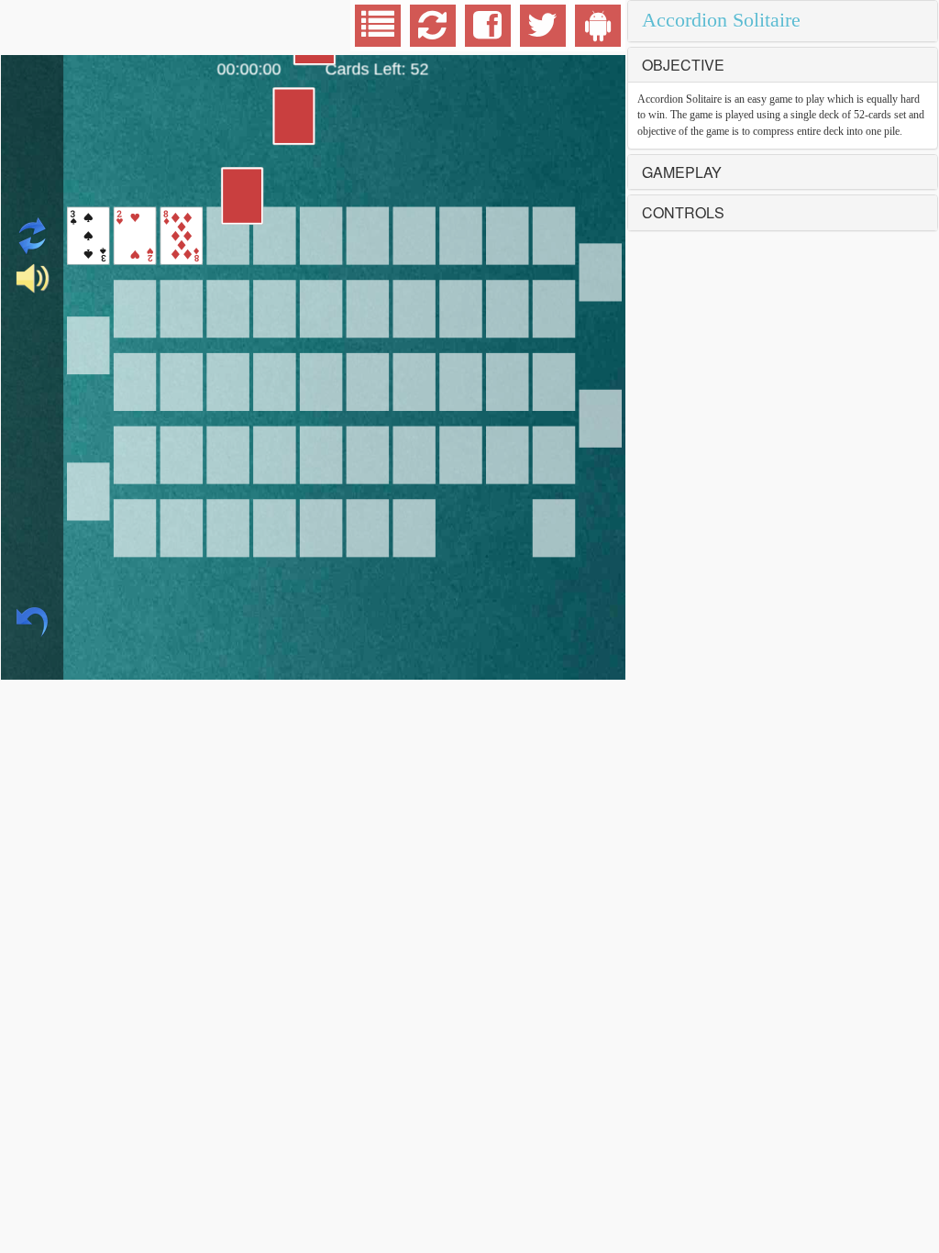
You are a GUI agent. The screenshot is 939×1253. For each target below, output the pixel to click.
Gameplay (682, 172)
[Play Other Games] (377, 33)
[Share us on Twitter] (542, 33)
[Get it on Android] (598, 33)
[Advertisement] (147, 27)
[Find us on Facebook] (487, 33)
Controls (683, 212)
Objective (683, 64)
